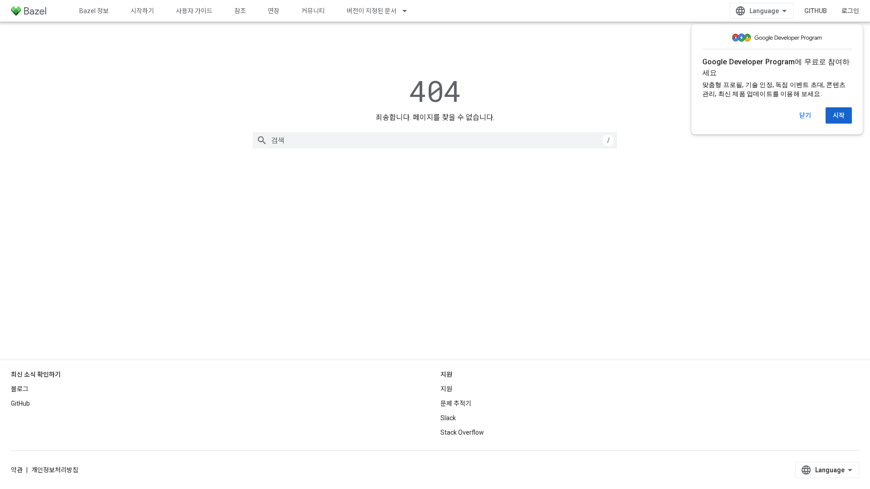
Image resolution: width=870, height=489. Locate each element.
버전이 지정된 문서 (371, 10)
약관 (17, 470)
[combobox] (435, 140)
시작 (839, 115)
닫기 (805, 115)
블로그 (20, 389)
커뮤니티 (313, 10)
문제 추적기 (455, 403)
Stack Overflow (462, 432)
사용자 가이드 (194, 10)
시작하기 (142, 10)
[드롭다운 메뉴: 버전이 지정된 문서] (408, 11)
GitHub (815, 10)
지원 (446, 389)
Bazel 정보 (94, 10)
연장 (274, 10)
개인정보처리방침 (54, 470)
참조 (240, 10)
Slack (448, 418)
